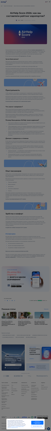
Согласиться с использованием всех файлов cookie (37, 422)
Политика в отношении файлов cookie (17, 426)
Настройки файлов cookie (37, 426)
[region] (25, 424)
